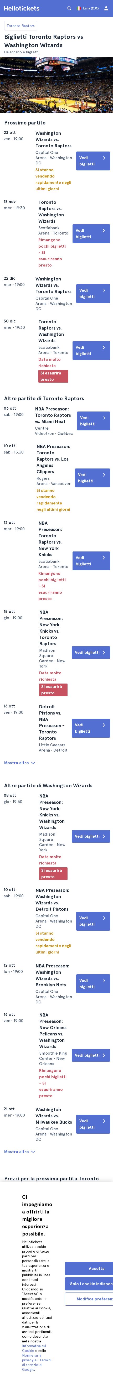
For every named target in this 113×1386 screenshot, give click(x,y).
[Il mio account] (106, 8)
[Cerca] (69, 8)
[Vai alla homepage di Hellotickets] (22, 8)
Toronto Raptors (21, 26)
